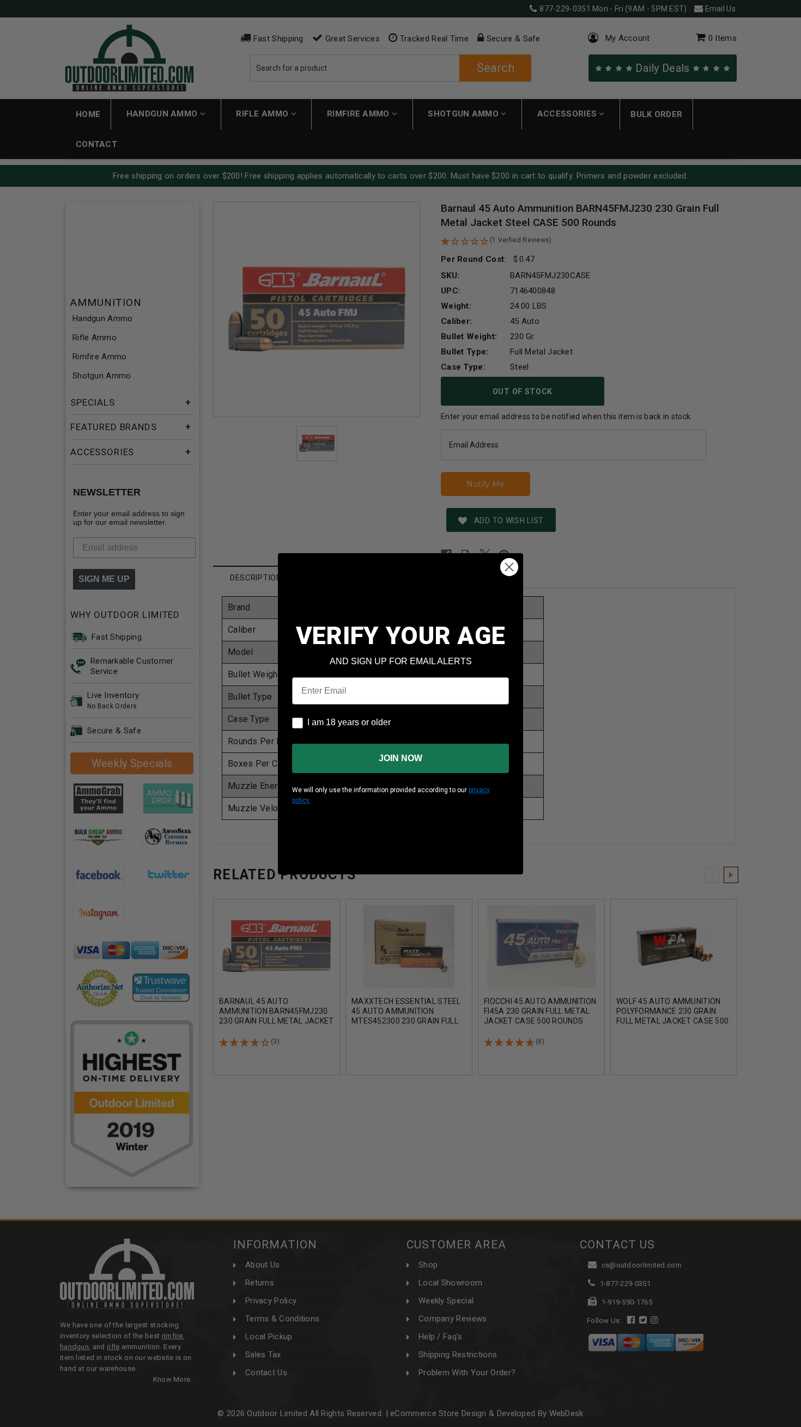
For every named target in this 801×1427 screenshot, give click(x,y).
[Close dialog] (509, 567)
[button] (800, 1422)
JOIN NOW (400, 758)
